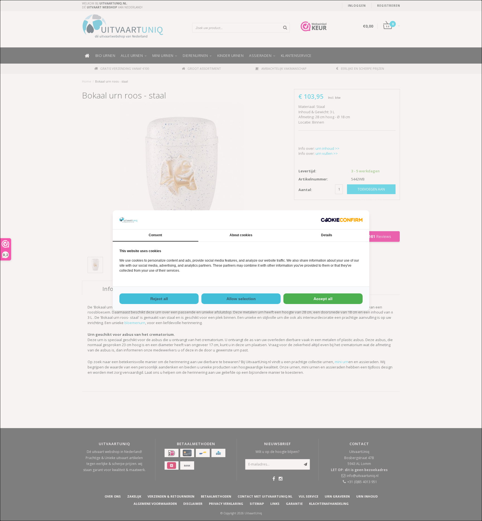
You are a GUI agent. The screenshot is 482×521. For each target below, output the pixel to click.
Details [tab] (326, 235)
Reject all (159, 298)
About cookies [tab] (241, 235)
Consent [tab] (155, 235)
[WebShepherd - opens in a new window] (342, 220)
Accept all (323, 298)
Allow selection (241, 298)
